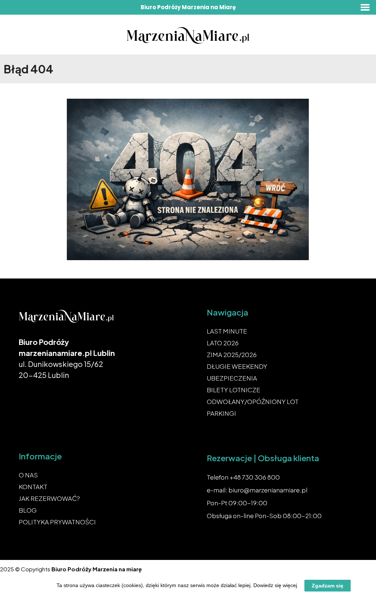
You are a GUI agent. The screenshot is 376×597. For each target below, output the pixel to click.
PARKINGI (221, 413)
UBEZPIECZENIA (232, 378)
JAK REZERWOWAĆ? (49, 498)
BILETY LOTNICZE (233, 390)
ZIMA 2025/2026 (232, 354)
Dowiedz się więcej (275, 585)
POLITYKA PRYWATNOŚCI (57, 522)
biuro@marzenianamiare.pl (267, 490)
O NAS (28, 475)
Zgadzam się (327, 586)
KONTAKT (33, 487)
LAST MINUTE (227, 331)
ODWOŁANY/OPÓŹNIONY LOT (253, 401)
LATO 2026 (223, 343)
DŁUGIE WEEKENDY (237, 366)
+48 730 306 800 (254, 477)
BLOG (28, 510)
